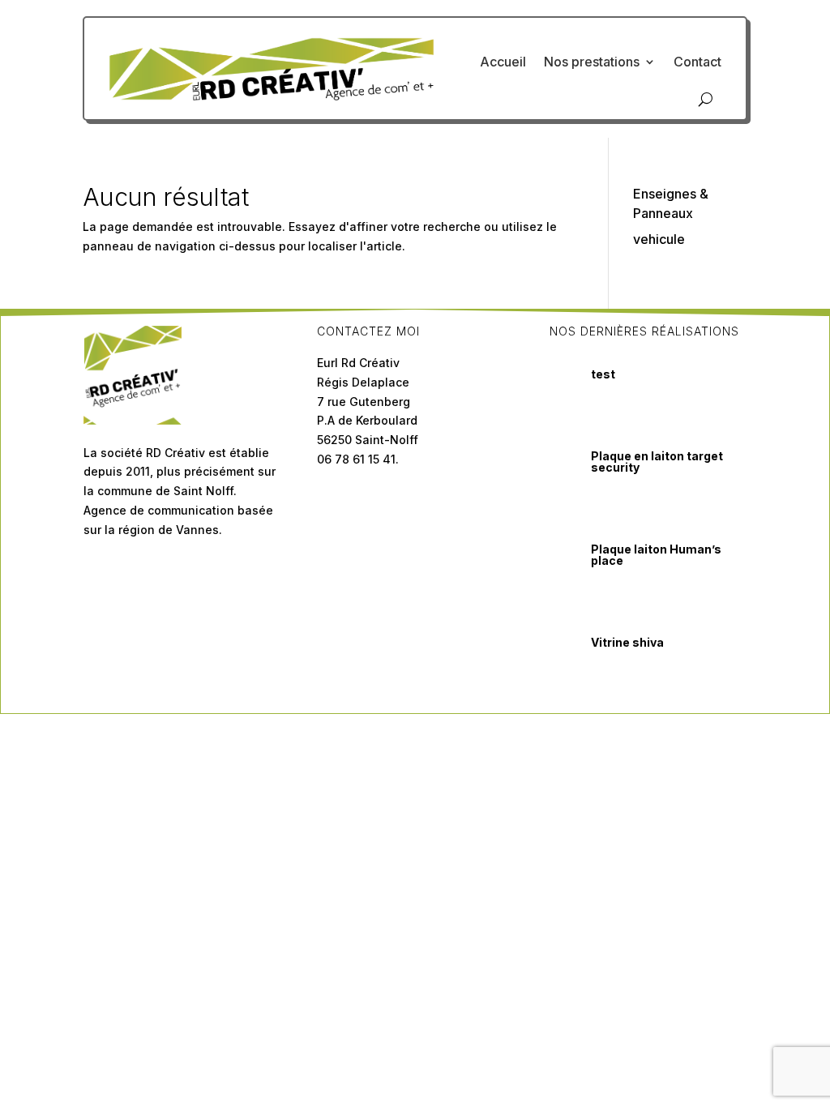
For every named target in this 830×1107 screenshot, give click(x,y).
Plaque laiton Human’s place (656, 554)
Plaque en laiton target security (657, 461)
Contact (697, 61)
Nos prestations (592, 61)
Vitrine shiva (627, 642)
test (603, 374)
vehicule (659, 239)
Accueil (503, 61)
